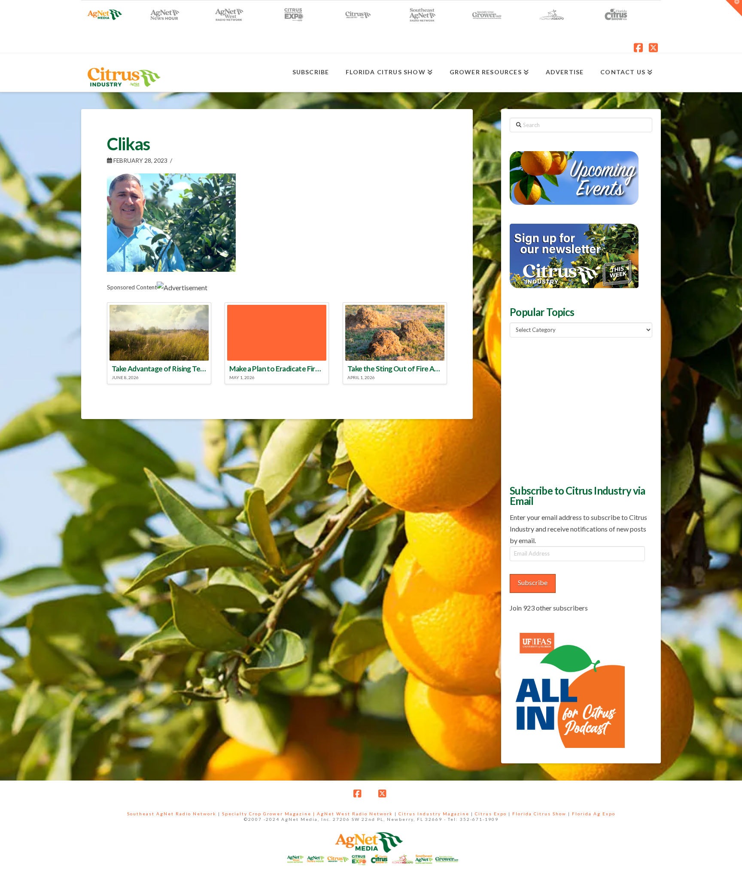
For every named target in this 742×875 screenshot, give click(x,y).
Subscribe (532, 582)
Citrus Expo (491, 813)
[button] (734, 8)
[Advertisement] (574, 410)
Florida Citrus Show (539, 813)
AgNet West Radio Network (355, 813)
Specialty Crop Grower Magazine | (269, 813)
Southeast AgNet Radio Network (171, 813)
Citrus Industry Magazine (433, 813)
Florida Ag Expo (593, 813)
